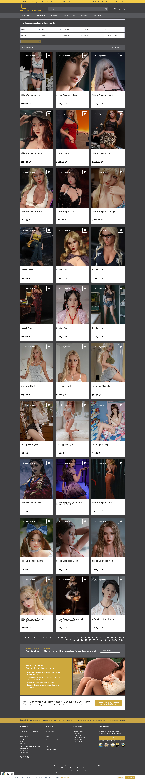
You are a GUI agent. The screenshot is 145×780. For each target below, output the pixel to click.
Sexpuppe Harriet (29, 386)
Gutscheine (22, 743)
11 (54, 637)
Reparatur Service (24, 736)
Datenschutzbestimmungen (107, 740)
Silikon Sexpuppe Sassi (66, 95)
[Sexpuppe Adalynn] (72, 421)
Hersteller (24, 29)
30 (66, 640)
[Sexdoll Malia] (72, 246)
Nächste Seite (118, 640)
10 (50, 637)
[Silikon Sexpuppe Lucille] (36, 71)
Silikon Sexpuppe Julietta (32, 503)
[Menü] (13, 773)
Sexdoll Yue (61, 328)
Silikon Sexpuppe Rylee (103, 503)
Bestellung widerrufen (52, 749)
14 (66, 637)
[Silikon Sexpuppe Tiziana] (36, 537)
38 (97, 640)
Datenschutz (49, 746)
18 (81, 637)
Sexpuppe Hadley (100, 445)
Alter (106, 29)
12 (58, 637)
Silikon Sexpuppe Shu (66, 212)
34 (82, 640)
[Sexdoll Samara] (108, 246)
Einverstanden (130, 777)
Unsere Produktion (50, 734)
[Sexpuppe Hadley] (108, 421)
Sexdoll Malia (62, 270)
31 (70, 640)
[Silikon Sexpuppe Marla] (72, 537)
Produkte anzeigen (27, 42)
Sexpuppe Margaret (30, 445)
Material (86, 35)
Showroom (30, 687)
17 (77, 637)
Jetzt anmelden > (111, 738)
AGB (47, 743)
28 (120, 637)
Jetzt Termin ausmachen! (110, 650)
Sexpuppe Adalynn (65, 445)
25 (108, 637)
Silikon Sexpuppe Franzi (31, 212)
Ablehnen (120, 777)
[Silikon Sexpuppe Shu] (72, 188)
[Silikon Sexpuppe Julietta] (36, 479)
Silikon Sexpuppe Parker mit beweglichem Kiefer (69, 504)
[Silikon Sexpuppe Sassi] (72, 71)
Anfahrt (21, 741)
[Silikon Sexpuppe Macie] (108, 71)
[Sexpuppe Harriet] (36, 362)
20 (89, 637)
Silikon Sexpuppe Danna (32, 153)
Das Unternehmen (50, 731)
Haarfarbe (66, 35)
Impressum (48, 745)
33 (78, 640)
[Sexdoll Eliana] (36, 246)
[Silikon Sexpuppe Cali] (72, 129)
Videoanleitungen (24, 740)
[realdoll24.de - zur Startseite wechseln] (30, 8)
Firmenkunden (49, 738)
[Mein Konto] (119, 9)
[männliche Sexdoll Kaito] (108, 595)
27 (116, 637)
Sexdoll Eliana (27, 270)
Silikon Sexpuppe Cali (66, 153)
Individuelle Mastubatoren (26, 733)
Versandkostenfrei (113, 35)
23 (100, 637)
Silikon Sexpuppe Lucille (32, 95)
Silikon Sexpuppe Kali (102, 153)
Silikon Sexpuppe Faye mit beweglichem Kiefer (33, 620)
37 (93, 640)
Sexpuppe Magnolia (101, 386)
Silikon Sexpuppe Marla (67, 561)
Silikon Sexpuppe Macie (103, 95)
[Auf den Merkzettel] (48, 55)
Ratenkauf (22, 734)
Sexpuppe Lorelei (64, 386)
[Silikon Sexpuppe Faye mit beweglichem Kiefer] (36, 595)
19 (85, 637)
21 (93, 637)
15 (69, 637)
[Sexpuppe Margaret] (36, 421)
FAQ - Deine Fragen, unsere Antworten (29, 731)
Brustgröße (66, 29)
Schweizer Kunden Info (25, 738)
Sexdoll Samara (99, 270)
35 (86, 640)
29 (123, 637)
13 (62, 637)
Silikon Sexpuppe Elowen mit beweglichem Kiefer (69, 620)
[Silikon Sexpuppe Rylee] (108, 479)
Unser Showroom (50, 733)
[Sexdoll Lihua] (108, 304)
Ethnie (86, 29)
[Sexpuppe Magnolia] (108, 362)
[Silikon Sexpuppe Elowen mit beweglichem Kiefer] (72, 595)
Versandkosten (68, 766)
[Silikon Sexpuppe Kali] (108, 129)
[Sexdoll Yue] (72, 304)
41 (109, 640)
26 (112, 637)
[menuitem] (78, 9)
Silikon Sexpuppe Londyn (103, 212)
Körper (44, 35)
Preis (43, 29)
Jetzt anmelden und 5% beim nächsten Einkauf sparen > (109, 703)
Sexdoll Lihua (98, 328)
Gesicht (23, 35)
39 (101, 640)
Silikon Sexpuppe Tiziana (32, 561)
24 (104, 637)
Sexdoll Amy (26, 328)
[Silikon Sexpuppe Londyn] (108, 188)
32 (74, 640)
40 (105, 640)
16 (73, 637)
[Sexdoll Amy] (36, 304)
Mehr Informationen (66, 777)
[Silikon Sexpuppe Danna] (36, 129)
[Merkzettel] (115, 9)
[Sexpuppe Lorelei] (72, 362)
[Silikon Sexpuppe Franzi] (36, 188)
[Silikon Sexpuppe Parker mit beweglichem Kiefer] (72, 479)
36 (90, 640)
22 (96, 637)
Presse (47, 736)
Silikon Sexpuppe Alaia (102, 561)
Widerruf (48, 741)
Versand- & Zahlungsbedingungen (54, 740)
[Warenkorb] (123, 9)
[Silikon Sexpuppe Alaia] (108, 537)
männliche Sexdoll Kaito (103, 619)
